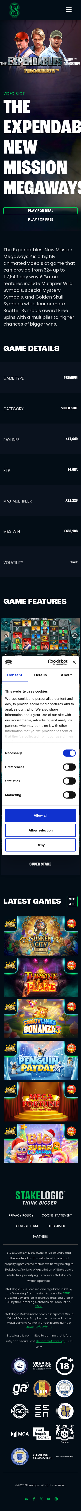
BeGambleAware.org (50, 1341)
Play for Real (40, 210)
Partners (40, 1236)
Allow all (40, 815)
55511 (39, 1306)
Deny (40, 845)
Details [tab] (40, 675)
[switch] (69, 767)
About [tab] (66, 675)
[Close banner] (74, 662)
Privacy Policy (21, 1215)
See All (72, 901)
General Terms (28, 1226)
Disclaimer (56, 1226)
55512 (66, 1293)
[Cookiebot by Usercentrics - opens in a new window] (50, 662)
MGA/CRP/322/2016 (39, 1327)
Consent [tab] (14, 675)
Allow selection (41, 830)
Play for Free (40, 219)
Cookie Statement (57, 1215)
